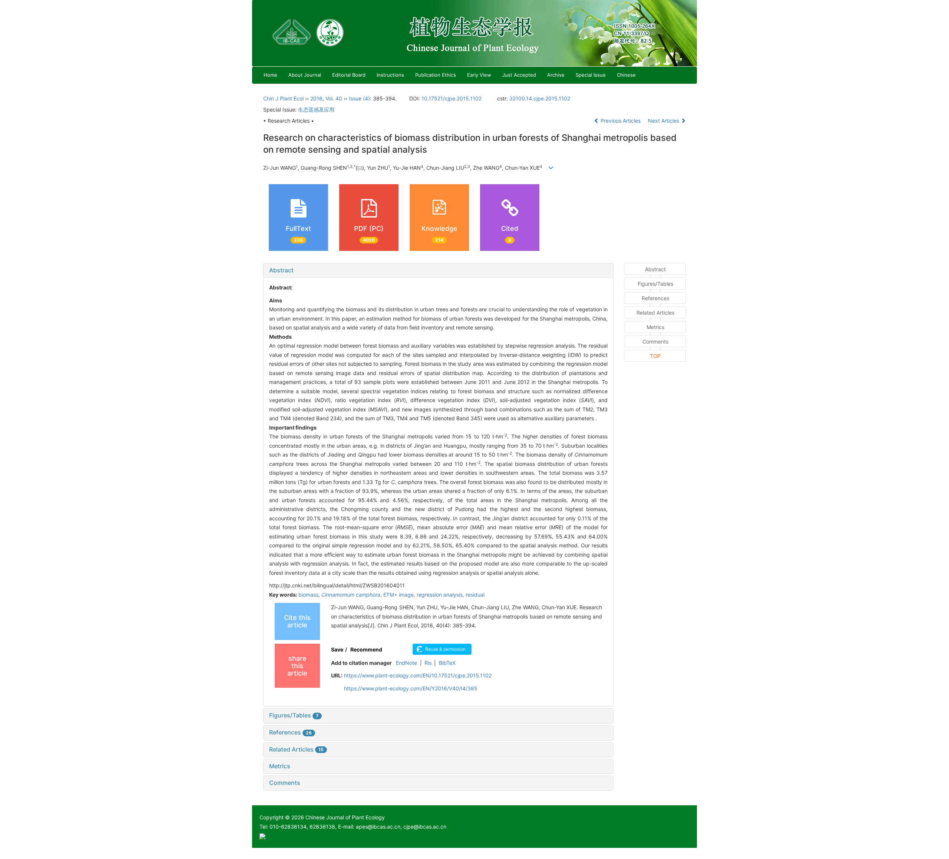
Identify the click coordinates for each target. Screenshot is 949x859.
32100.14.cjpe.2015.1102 (539, 98)
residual (475, 594)
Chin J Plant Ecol (283, 98)
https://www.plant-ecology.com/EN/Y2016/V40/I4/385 (410, 688)
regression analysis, (441, 594)
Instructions (390, 75)
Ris (427, 663)
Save (337, 649)
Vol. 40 (333, 98)
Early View (479, 75)
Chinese (626, 75)
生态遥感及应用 (316, 109)
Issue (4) (359, 98)
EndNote (406, 663)
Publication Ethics (435, 75)
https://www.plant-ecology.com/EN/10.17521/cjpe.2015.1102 (418, 675)
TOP (655, 356)
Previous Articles (620, 120)
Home (270, 75)
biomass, (309, 594)
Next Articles (664, 120)
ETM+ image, (400, 594)
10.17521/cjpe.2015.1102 (451, 98)
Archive (556, 75)
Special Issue (591, 75)
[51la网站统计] (262, 836)
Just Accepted (519, 75)
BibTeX (447, 663)
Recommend (366, 649)
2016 (316, 98)
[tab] (438, 270)
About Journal (304, 75)
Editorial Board (349, 75)
